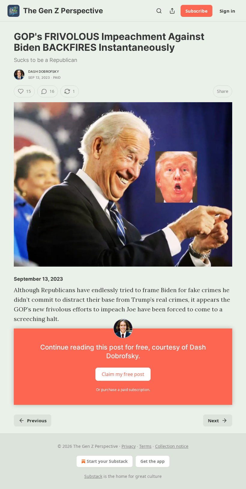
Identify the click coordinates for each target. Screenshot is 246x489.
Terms (145, 446)
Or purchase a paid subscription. (123, 389)
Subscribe (196, 11)
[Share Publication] (172, 11)
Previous (36, 420)
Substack (93, 476)
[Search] (159, 11)
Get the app (152, 461)
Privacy (129, 446)
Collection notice (171, 446)
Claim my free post (123, 374)
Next (213, 420)
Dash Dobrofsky (43, 71)
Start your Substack (107, 461)
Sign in (227, 11)
